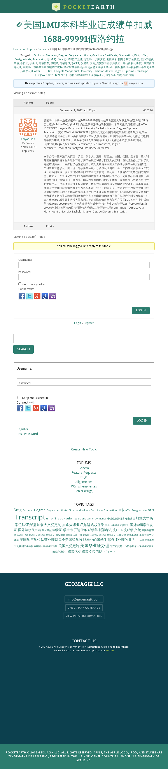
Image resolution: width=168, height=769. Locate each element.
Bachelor (51, 55)
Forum (110, 650)
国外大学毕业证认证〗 (117, 525)
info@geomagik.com (84, 599)
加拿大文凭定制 (49, 524)
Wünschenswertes (84, 486)
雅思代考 (110, 75)
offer (144, 55)
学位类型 (47, 530)
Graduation (126, 55)
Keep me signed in (33, 284)
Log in (78, 323)
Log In (141, 310)
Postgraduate (23, 59)
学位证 (24, 63)
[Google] (44, 299)
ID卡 (137, 55)
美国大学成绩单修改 (127, 535)
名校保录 (111, 59)
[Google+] (37, 299)
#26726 (148, 110)
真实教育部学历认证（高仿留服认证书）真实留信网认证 (86, 535)
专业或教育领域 (115, 518)
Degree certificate (80, 55)
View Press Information (84, 616)
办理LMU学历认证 (94, 59)
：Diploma (38, 55)
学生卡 (33, 63)
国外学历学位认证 (128, 59)
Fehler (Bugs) (84, 491)
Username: (25, 260)
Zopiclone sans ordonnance (90, 518)
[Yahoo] (52, 299)
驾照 (131, 75)
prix (151, 509)
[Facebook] (21, 299)
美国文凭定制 (68, 545)
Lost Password (27, 434)
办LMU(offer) (55, 59)
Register (89, 323)
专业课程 (130, 518)
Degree (63, 55)
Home (17, 49)
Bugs (84, 477)
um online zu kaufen (60, 518)
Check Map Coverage (84, 608)
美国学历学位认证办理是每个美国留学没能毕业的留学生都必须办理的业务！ (79, 539)
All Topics (29, 49)
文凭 (92, 63)
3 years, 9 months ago (105, 83)
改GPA (75, 63)
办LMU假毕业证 (73, 59)
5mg (18, 509)
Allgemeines (84, 482)
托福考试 (65, 63)
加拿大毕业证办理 (76, 524)
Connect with (26, 289)
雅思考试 (122, 75)
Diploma (73, 510)
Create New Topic (84, 449)
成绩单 (54, 63)
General (42, 49)
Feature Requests (84, 472)
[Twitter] (29, 299)
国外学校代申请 (29, 530)
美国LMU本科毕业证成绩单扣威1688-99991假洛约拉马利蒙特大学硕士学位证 (68, 67)
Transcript (39, 59)
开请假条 (44, 63)
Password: (24, 272)
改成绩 (85, 63)
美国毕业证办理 (94, 545)
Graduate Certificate (104, 55)
